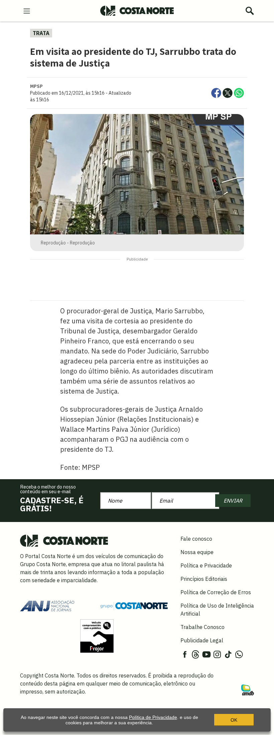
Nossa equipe (197, 552)
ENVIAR (233, 500)
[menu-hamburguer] (27, 10)
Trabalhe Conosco (202, 627)
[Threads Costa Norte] (195, 653)
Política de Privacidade (153, 717)
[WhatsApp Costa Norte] (239, 653)
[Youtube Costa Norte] (206, 653)
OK (234, 720)
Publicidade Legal (201, 640)
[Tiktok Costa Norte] (228, 653)
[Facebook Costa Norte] (184, 653)
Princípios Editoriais (203, 578)
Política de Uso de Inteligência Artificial (217, 609)
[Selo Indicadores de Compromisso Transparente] (97, 635)
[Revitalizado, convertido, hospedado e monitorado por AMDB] (247, 689)
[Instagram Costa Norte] (217, 653)
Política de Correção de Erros (215, 592)
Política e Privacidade (206, 565)
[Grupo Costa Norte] (134, 605)
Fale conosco (196, 538)
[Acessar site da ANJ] (47, 605)
